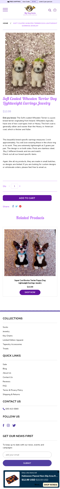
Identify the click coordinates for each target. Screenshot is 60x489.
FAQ (5, 386)
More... (38, 484)
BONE (34, 2)
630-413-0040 (12, 409)
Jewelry (6, 331)
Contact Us (8, 377)
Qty (4, 186)
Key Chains (8, 335)
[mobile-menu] (5, 10)
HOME (5, 23)
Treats (6, 348)
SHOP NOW (30, 292)
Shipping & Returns (11, 394)
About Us (7, 373)
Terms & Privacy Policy (13, 390)
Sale (5, 364)
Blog (5, 368)
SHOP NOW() (50, 485)
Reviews (6, 381)
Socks (5, 327)
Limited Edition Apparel (13, 340)
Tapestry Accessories (12, 344)
